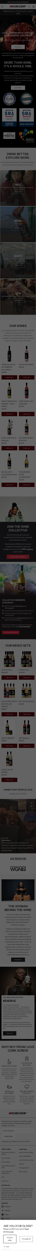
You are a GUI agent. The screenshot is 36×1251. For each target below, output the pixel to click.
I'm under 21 (26, 1239)
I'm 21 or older (10, 1239)
